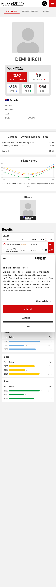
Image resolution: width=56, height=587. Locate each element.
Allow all (28, 309)
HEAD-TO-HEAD (30, 11)
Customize (26, 318)
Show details (42, 301)
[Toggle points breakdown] (38, 244)
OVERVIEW (11, 11)
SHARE (46, 11)
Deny (28, 326)
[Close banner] (52, 258)
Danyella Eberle (29, 218)
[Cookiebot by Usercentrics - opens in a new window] (35, 258)
